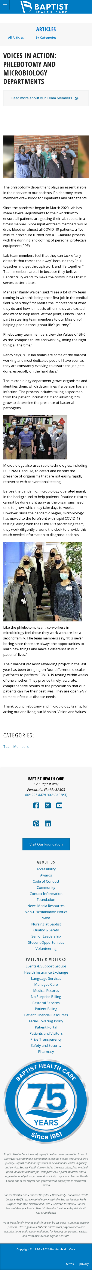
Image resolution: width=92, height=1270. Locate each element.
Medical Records (46, 990)
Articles (46, 29)
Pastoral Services (46, 1003)
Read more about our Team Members (41, 98)
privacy (84, 1264)
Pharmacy (46, 1051)
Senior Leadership (46, 936)
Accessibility (46, 869)
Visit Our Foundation (46, 844)
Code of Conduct (46, 881)
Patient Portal (46, 1027)
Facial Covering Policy (46, 1021)
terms (70, 1264)
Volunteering (46, 948)
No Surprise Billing (46, 996)
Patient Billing (46, 1008)
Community (46, 887)
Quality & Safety (46, 930)
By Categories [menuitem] (46, 37)
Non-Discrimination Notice (46, 912)
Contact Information (46, 893)
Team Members (16, 746)
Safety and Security (46, 1045)
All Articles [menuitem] (16, 37)
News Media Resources (46, 905)
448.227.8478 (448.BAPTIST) (46, 795)
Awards (46, 875)
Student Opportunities (46, 942)
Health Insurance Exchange (46, 972)
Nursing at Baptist (46, 924)
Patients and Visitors (46, 1033)
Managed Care (46, 984)
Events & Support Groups (46, 966)
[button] (5, 5)
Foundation (46, 899)
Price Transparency (46, 1039)
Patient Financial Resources (46, 1015)
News (46, 918)
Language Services (46, 978)
